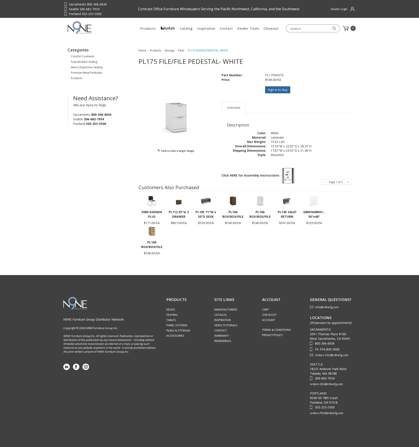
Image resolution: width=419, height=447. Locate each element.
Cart (265, 309)
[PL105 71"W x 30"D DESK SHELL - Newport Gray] (205, 201)
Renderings (222, 341)
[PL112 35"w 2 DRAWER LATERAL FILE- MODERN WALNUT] (178, 201)
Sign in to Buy (277, 90)
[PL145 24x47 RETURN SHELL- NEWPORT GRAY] (287, 201)
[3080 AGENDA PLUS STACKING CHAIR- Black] (151, 201)
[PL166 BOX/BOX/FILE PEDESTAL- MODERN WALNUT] (233, 201)
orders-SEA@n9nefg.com (326, 384)
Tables (171, 320)
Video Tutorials (225, 325)
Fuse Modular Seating (84, 62)
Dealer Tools (248, 28)
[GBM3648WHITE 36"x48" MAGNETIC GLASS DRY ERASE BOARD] (314, 201)
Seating (172, 315)
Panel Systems (176, 325)
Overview (233, 107)
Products (148, 28)
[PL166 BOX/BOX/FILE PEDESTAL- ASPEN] (151, 231)
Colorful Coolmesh (82, 56)
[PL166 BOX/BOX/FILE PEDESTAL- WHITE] (260, 201)
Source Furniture (89, 27)
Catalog (186, 28)
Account (268, 320)
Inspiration (206, 28)
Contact (226, 28)
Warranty (221, 336)
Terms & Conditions (276, 330)
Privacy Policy (272, 335)
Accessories (175, 336)
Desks (170, 309)
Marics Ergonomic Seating (87, 67)
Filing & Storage (178, 330)
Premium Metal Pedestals (86, 73)
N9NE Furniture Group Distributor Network (93, 319)
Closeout (271, 28)
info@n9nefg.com (326, 307)
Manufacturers (225, 309)
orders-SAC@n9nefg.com (331, 355)
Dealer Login (339, 9)
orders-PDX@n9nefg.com (326, 413)
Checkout (269, 315)
